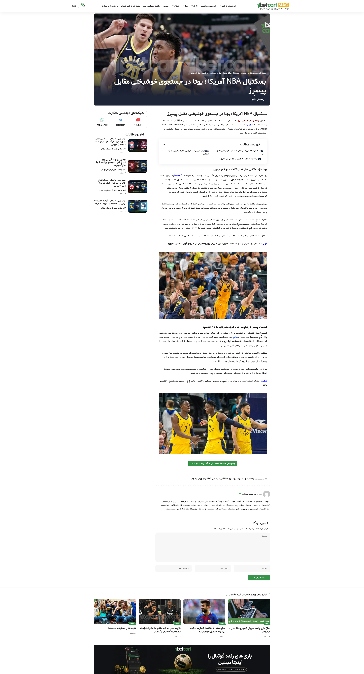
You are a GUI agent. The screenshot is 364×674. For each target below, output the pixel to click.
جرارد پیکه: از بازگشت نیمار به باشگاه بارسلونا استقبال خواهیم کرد (207, 630)
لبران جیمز (202, 478)
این (249, 125)
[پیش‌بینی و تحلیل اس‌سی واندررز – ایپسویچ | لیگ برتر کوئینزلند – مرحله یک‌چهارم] (137, 145)
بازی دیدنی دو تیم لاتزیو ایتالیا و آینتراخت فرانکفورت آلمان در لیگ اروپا (160, 630)
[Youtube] (138, 122)
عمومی (243, 73)
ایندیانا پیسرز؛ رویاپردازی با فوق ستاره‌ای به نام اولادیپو (188, 152)
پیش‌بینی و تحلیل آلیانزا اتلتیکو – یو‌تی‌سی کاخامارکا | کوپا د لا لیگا (110, 202)
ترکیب (264, 243)
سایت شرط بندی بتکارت (257, 73)
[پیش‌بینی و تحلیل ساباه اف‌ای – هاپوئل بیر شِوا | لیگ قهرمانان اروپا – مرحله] (137, 186)
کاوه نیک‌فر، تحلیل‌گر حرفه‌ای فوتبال (113, 149)
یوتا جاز (194, 478)
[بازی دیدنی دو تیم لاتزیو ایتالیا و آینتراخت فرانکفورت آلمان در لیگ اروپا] (160, 611)
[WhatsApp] (102, 122)
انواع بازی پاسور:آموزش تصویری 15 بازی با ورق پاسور (249, 630)
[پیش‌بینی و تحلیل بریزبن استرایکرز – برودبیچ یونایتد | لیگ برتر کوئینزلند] (137, 166)
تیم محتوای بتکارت (258, 99)
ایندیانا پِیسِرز (241, 478)
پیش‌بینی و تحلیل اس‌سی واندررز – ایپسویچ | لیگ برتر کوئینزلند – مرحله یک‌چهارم (110, 141)
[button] (79, 6)
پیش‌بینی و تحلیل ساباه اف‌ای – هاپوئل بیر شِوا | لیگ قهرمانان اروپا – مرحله (111, 183)
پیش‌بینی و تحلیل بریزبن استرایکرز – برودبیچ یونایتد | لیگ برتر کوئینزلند (110, 162)
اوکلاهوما (178, 175)
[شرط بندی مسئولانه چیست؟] (115, 611)
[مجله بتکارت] (274, 6)
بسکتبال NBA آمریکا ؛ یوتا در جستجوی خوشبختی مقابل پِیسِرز (240, 152)
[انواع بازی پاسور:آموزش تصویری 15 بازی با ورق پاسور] (249, 611)
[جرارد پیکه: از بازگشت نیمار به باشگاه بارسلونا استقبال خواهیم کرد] (204, 611)
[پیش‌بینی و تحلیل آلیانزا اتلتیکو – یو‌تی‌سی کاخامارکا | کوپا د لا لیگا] (137, 206)
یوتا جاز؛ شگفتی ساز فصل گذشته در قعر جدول (239, 158)
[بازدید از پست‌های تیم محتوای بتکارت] (266, 494)
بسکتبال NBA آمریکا (227, 478)
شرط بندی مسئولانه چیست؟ (122, 628)
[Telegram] (120, 122)
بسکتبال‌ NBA (212, 478)
